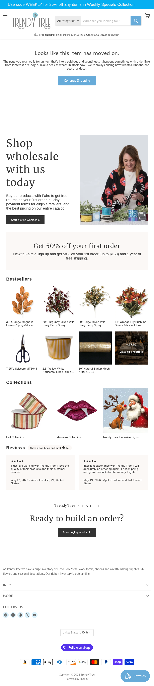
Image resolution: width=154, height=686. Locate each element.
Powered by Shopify (77, 678)
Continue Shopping (77, 80)
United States (75, 632)
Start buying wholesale (25, 219)
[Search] (136, 20)
